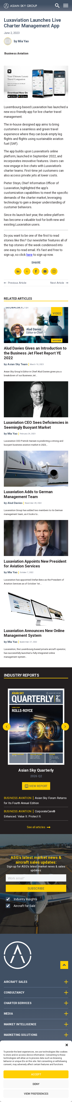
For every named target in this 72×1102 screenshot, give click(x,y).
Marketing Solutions (20, 1035)
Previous (8, 727)
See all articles (36, 827)
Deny (36, 1084)
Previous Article (17, 283)
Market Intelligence (20, 1024)
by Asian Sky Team (16, 364)
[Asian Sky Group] (20, 5)
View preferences (36, 1093)
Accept (36, 1074)
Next (64, 727)
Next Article (57, 283)
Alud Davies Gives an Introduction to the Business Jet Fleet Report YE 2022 (35, 353)
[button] (67, 1045)
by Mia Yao (21, 41)
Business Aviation (16, 53)
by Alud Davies (13, 503)
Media (8, 1013)
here (29, 254)
